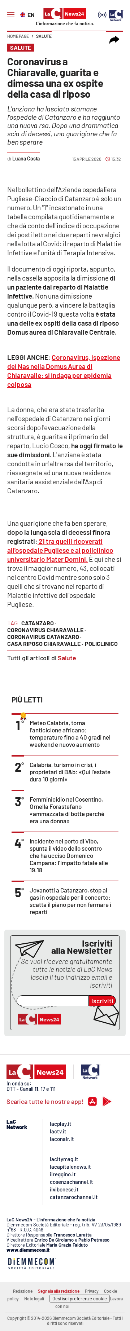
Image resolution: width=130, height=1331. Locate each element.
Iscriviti (102, 1001)
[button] (114, 39)
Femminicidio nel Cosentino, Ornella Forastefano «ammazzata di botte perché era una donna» (67, 809)
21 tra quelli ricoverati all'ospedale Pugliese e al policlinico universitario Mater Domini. (60, 550)
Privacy (92, 1290)
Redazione (22, 1290)
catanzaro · (38, 623)
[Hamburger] (10, 14)
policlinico (101, 643)
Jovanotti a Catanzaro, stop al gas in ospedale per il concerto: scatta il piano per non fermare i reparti (70, 900)
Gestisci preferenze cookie (79, 1298)
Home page (18, 36)
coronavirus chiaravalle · (46, 629)
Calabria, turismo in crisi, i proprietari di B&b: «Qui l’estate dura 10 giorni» (70, 772)
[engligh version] (23, 14)
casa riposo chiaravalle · (45, 643)
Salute (44, 36)
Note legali (34, 1298)
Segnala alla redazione (58, 1290)
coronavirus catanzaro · (44, 636)
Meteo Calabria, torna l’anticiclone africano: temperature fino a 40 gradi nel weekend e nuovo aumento (70, 733)
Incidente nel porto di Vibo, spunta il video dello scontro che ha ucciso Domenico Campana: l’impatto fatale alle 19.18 (69, 855)
